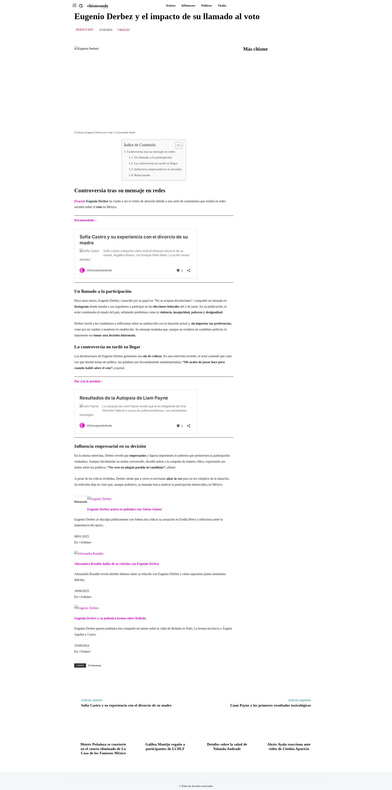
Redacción (84, 29)
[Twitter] (295, 30)
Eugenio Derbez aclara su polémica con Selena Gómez (124, 509)
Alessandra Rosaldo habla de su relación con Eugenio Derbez (116, 563)
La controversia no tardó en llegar (155, 163)
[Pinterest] (304, 30)
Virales (123, 30)
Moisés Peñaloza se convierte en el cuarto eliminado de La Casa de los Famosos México (103, 748)
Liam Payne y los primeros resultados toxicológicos (270, 705)
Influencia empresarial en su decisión (158, 169)
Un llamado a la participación (153, 157)
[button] (81, 6)
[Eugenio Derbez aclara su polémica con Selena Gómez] (99, 499)
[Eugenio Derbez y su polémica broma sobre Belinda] (86, 608)
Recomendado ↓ (85, 220)
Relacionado (142, 175)
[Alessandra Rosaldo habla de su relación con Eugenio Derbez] (88, 553)
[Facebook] (285, 30)
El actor (80, 201)
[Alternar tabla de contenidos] (177, 145)
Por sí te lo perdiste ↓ (88, 381)
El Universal (94, 665)
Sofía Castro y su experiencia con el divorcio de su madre (126, 705)
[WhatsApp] (314, 30)
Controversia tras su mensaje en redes (151, 151)
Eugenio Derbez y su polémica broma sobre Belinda (110, 618)
